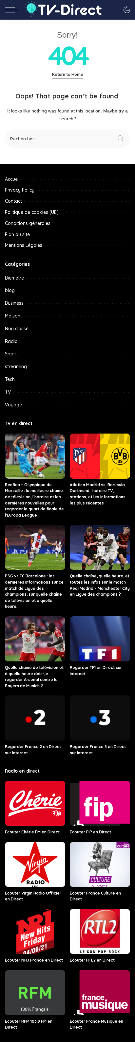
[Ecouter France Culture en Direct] (100, 864)
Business (14, 303)
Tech (10, 379)
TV (8, 392)
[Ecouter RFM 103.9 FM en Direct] (35, 992)
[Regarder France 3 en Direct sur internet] (100, 718)
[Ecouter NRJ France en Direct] (35, 931)
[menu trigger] (13, 10)
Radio (11, 341)
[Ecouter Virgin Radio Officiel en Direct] (35, 864)
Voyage (13, 405)
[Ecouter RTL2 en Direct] (100, 931)
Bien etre (14, 278)
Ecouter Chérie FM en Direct (32, 831)
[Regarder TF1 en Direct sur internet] (100, 638)
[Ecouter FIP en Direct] (100, 803)
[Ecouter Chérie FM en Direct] (35, 803)
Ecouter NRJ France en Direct (34, 960)
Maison (12, 316)
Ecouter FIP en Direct (90, 831)
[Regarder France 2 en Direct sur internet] (35, 718)
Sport (11, 354)
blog (10, 290)
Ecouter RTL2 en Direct (92, 960)
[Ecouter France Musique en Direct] (100, 992)
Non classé (17, 329)
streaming (16, 366)
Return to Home (67, 74)
